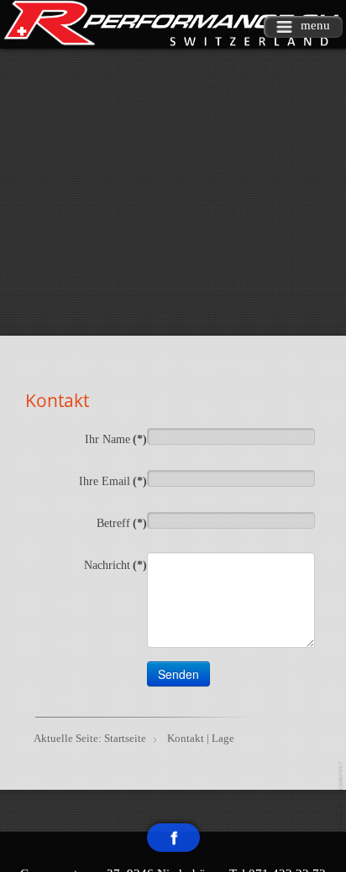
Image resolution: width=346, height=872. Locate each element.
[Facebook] (173, 838)
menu (315, 25)
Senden (178, 674)
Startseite (125, 738)
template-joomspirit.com (341, 797)
